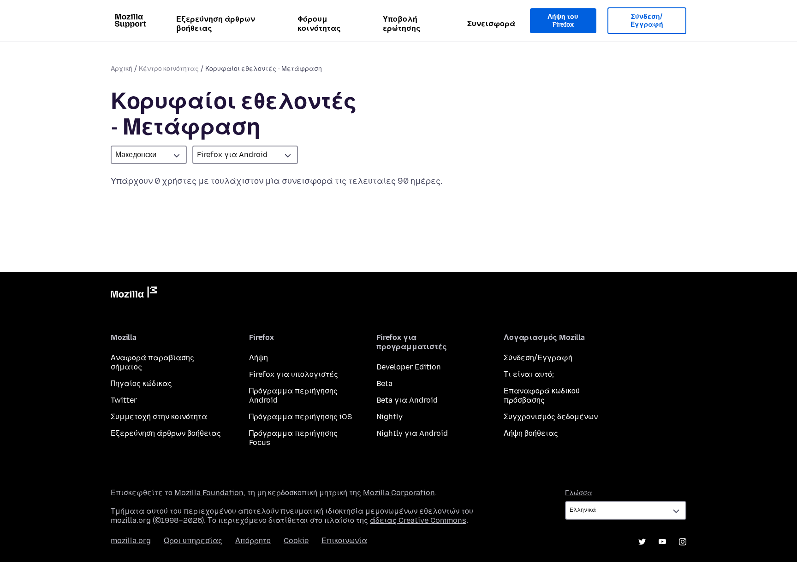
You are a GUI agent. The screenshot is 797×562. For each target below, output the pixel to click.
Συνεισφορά (491, 23)
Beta (384, 383)
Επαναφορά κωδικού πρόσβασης (542, 395)
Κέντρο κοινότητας (169, 69)
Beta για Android (407, 400)
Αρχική (121, 69)
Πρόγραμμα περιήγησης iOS (300, 416)
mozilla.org (131, 540)
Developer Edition (408, 367)
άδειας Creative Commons (418, 520)
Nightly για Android (412, 433)
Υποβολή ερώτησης (402, 24)
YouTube (662, 541)
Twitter (124, 400)
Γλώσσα (578, 493)
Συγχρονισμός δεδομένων (551, 416)
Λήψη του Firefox (562, 21)
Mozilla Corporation (399, 492)
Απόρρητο (253, 540)
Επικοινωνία (344, 540)
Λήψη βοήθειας (531, 433)
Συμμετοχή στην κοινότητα (159, 416)
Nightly (389, 416)
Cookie (296, 540)
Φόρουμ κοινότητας (319, 24)
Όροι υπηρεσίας (193, 540)
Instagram (682, 541)
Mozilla (134, 294)
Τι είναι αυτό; (529, 374)
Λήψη (258, 357)
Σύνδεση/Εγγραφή (646, 21)
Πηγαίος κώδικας (141, 383)
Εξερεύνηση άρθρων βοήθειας (215, 24)
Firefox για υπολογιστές (293, 374)
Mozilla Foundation (209, 492)
